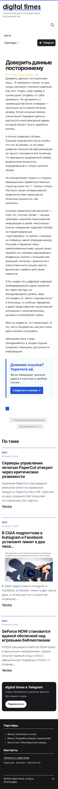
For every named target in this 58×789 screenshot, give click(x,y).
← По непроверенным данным (28, 420)
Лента (7, 35)
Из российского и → (30, 426)
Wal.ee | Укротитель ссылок (22, 734)
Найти (52, 25)
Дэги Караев (26, 74)
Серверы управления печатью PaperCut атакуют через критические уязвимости (27, 470)
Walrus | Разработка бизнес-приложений (28, 738)
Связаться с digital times (16, 757)
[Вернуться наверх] (53, 778)
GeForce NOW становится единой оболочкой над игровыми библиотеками (26, 636)
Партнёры (10, 42)
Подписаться (16, 704)
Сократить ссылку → (27, 390)
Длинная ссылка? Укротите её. (27, 367)
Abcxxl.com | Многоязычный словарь (27, 742)
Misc (37, 74)
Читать (7, 506)
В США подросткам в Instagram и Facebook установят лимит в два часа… (23, 539)
